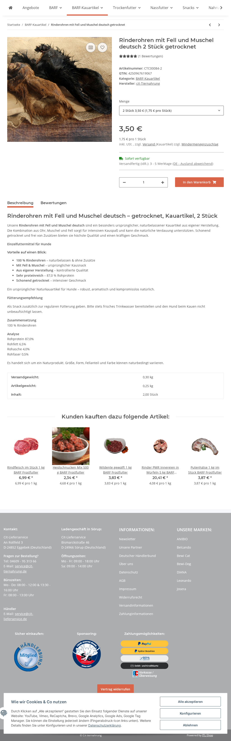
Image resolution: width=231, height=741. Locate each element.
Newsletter (127, 539)
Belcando (184, 547)
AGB (122, 580)
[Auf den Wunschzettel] (102, 47)
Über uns (126, 564)
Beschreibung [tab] (20, 203)
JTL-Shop (207, 735)
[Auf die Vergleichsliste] (91, 47)
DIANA (182, 572)
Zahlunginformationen (136, 614)
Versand (149, 144)
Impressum (127, 589)
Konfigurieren (190, 713)
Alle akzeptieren (190, 702)
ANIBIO (182, 539)
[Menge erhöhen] (163, 182)
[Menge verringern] (124, 182)
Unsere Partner (130, 547)
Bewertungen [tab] (54, 203)
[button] (171, 110)
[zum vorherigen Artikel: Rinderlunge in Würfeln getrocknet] (210, 25)
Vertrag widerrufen (115, 689)
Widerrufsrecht (130, 597)
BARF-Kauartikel (148, 78)
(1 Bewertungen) (150, 56)
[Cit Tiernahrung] (11, 8)
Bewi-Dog (184, 564)
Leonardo (184, 580)
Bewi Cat (183, 556)
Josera (181, 589)
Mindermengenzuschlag (200, 144)
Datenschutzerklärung (104, 725)
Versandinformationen (136, 605)
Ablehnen (190, 725)
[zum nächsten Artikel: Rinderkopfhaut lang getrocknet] (219, 25)
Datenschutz (128, 572)
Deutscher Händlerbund (137, 556)
